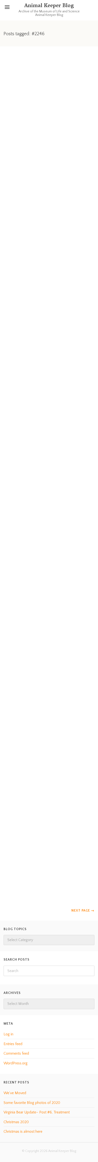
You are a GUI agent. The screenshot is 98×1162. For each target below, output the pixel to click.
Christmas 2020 (16, 1122)
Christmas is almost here (23, 1131)
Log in (8, 1034)
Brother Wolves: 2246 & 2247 (47, 420)
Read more (30, 162)
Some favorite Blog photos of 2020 (32, 1103)
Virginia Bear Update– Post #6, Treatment (37, 1112)
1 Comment (53, 572)
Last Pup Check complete (42, 838)
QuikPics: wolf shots (34, 581)
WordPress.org (16, 1063)
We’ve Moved (15, 1093)
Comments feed (16, 1053)
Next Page (82, 911)
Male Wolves (24, 713)
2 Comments (52, 410)
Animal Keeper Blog (49, 6)
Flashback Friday (29, 264)
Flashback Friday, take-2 (40, 139)
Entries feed (13, 1044)
